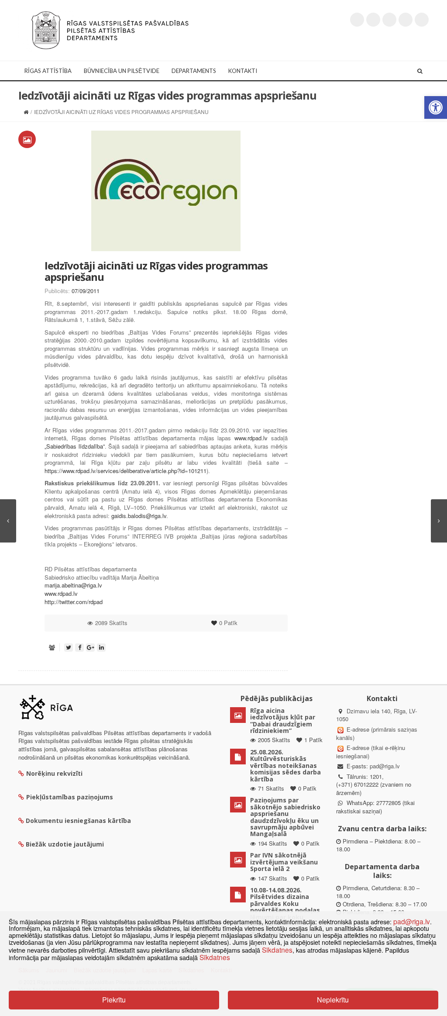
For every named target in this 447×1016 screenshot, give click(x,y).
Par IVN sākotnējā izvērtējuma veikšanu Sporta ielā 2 (284, 862)
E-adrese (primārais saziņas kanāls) (376, 733)
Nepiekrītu (333, 1000)
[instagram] (406, 20)
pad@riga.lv (385, 766)
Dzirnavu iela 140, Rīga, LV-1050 (376, 715)
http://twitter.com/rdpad (74, 602)
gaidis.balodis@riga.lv (138, 515)
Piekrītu (114, 1000)
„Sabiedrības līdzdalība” (75, 446)
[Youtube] (389, 20)
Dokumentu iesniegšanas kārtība (78, 820)
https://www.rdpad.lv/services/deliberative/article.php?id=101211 (125, 471)
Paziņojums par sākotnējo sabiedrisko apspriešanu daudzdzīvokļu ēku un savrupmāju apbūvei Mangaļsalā (285, 817)
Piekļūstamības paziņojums (69, 797)
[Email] (422, 20)
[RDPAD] (110, 29)
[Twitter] (357, 20)
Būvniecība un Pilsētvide (121, 70)
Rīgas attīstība (48, 70)
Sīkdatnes (277, 949)
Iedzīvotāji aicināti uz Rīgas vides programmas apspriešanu (156, 271)
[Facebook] (373, 20)
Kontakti (242, 70)
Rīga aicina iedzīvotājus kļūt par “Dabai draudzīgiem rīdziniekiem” (282, 720)
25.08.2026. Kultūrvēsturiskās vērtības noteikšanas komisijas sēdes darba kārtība (285, 765)
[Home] (26, 111)
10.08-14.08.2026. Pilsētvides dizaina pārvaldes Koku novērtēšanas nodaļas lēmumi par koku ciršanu (285, 907)
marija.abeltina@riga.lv (73, 585)
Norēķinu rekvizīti (54, 773)
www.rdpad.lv (251, 438)
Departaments (194, 70)
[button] (435, 107)
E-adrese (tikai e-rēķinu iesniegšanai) (370, 751)
